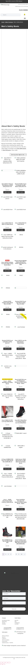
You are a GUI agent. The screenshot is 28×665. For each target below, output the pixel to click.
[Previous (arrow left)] (1, 664)
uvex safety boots (21, 148)
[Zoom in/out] (1, 662)
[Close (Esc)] (9, 662)
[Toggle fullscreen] (4, 662)
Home (2, 22)
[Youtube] (27, 12)
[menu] (25, 18)
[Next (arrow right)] (4, 664)
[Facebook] (19, 12)
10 (21, 554)
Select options (7, 192)
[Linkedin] (24, 12)
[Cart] (24, 14)
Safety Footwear (9, 22)
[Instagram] (22, 12)
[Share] (6, 662)
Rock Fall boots (7, 150)
